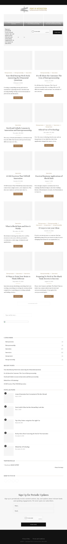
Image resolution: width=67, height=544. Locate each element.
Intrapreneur (49, 127)
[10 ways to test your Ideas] (49, 211)
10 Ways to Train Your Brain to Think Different (18, 277)
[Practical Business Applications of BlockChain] (49, 160)
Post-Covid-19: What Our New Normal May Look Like (29, 407)
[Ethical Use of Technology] (49, 112)
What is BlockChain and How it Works (18, 227)
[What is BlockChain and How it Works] (18, 211)
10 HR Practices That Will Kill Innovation (18, 177)
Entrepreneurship (19, 72)
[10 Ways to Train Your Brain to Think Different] (18, 261)
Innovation (28, 72)
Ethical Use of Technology (49, 130)
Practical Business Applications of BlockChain (49, 177)
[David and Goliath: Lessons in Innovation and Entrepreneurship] (18, 112)
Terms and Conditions (39, 538)
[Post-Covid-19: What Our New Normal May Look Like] (9, 411)
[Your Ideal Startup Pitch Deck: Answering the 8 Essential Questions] (18, 60)
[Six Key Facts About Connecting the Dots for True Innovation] (9, 438)
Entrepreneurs (8, 72)
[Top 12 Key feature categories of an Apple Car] (9, 424)
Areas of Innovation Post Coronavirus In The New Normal (31, 394)
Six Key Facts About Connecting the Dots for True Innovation (31, 433)
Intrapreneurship (57, 225)
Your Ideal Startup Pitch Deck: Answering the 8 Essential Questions (13, 22)
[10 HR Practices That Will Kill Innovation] (18, 160)
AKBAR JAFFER (14, 465)
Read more (17, 97)
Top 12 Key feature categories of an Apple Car (27, 420)
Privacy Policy (26, 538)
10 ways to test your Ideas (49, 228)
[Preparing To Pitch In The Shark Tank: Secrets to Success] (49, 261)
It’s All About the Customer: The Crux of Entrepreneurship (49, 77)
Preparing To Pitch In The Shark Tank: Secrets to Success (49, 277)
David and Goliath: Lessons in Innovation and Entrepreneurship (18, 129)
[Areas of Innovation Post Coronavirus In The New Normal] (9, 398)
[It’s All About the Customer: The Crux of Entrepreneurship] (49, 60)
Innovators (56, 125)
